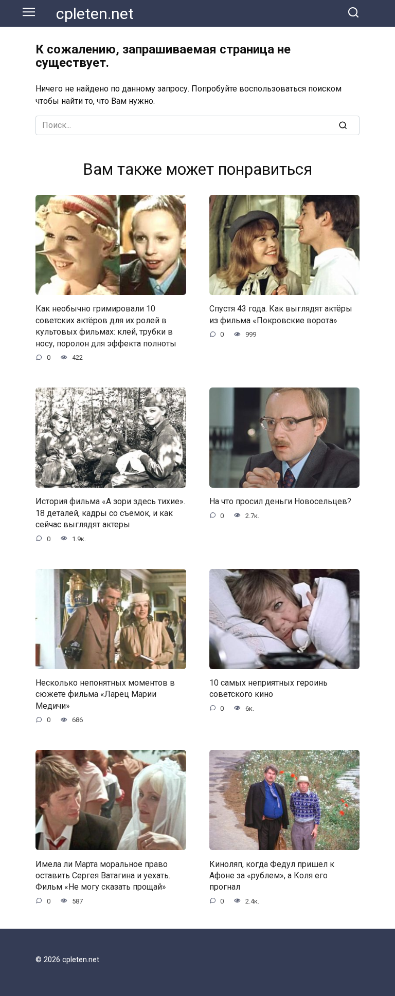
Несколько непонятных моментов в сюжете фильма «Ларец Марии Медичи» (105, 694)
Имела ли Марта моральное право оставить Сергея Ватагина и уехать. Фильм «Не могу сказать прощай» (102, 875)
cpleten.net (95, 14)
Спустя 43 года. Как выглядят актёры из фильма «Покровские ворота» (280, 314)
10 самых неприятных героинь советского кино (268, 688)
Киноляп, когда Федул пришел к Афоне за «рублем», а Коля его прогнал (271, 875)
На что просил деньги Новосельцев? (280, 501)
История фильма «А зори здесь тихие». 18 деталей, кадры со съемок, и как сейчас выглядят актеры (110, 512)
